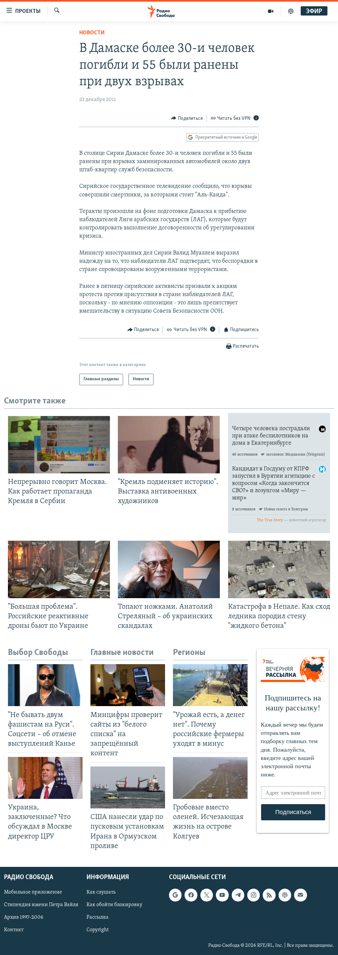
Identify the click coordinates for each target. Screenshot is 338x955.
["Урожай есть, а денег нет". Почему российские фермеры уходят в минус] (210, 685)
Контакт (13, 930)
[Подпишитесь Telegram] (238, 895)
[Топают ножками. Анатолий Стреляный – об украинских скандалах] (169, 569)
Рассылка (97, 917)
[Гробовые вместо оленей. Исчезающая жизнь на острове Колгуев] (210, 778)
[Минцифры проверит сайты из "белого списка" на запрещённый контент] (127, 685)
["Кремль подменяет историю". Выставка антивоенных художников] (169, 444)
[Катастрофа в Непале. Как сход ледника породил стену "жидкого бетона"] (279, 569)
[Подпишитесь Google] (175, 895)
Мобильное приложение (33, 892)
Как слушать (101, 892)
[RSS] (269, 895)
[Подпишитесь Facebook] (191, 895)
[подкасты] (291, 11)
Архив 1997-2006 (23, 917)
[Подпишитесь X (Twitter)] (206, 895)
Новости (92, 33)
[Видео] (271, 11)
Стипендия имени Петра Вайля (41, 904)
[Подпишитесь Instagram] (253, 895)
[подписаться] (300, 895)
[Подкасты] (285, 895)
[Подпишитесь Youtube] (222, 895)
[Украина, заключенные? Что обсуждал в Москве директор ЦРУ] (45, 778)
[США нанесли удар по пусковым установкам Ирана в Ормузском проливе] (127, 787)
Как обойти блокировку (114, 904)
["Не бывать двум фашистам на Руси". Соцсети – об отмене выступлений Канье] (45, 685)
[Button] (187, 118)
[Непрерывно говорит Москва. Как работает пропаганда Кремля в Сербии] (59, 444)
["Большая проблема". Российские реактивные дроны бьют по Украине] (59, 569)
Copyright (97, 930)
